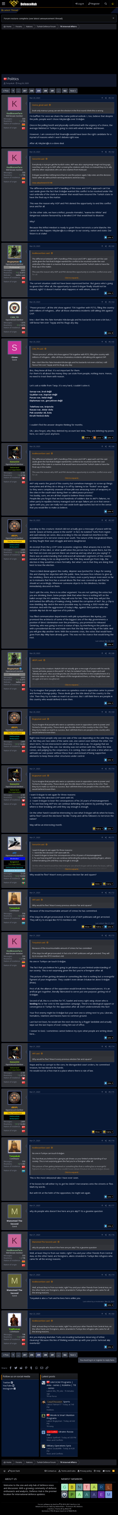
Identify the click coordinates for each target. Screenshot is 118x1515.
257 (24, 90)
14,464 (22, 552)
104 (16, 876)
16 (18, 1337)
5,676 (23, 325)
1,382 (23, 916)
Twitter (7, 1382)
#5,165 (111, 342)
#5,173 (111, 935)
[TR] (5, 78)
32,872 (22, 272)
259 (38, 90)
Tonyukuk (10, 83)
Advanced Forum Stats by (59, 1506)
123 (16, 552)
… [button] (18, 90)
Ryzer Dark (15, 1471)
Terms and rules (68, 1471)
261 (52, 90)
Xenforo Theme (59, 1509)
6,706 (23, 475)
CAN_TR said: (37, 348)
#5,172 (111, 892)
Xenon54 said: (38, 159)
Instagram (8, 1388)
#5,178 (111, 1235)
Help (98, 1471)
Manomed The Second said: (44, 1242)
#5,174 (111, 1046)
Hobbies (50, 1409)
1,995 (23, 1337)
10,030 (22, 876)
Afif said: (36, 899)
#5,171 (111, 837)
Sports (58, 1401)
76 (17, 272)
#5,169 (111, 712)
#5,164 (111, 302)
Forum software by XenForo (59, 1504)
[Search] (105, 3)
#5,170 (111, 769)
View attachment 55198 (42, 182)
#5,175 (111, 1092)
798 (23, 121)
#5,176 (111, 1140)
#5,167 (111, 520)
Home (107, 1471)
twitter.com (20, 275)
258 (31, 90)
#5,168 (111, 653)
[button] (3, 3)
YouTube (7, 1385)
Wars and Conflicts (55, 1440)
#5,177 (111, 1205)
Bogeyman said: (39, 719)
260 (45, 90)
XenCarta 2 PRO (48, 1511)
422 (64, 90)
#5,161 (111, 98)
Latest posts (48, 1376)
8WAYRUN (72, 1511)
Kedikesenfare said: (41, 253)
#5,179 (111, 1275)
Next (72, 90)
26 (18, 325)
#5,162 (111, 152)
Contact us (51, 1471)
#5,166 (111, 446)
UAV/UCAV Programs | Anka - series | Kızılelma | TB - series (61, 1385)
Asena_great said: (40, 105)
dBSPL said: (37, 660)
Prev (7, 90)
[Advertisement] (59, 52)
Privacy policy (86, 1471)
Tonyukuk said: (38, 942)
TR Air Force (52, 1396)
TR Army (50, 1426)
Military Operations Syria (59, 1445)
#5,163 (111, 246)
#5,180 (111, 1314)
